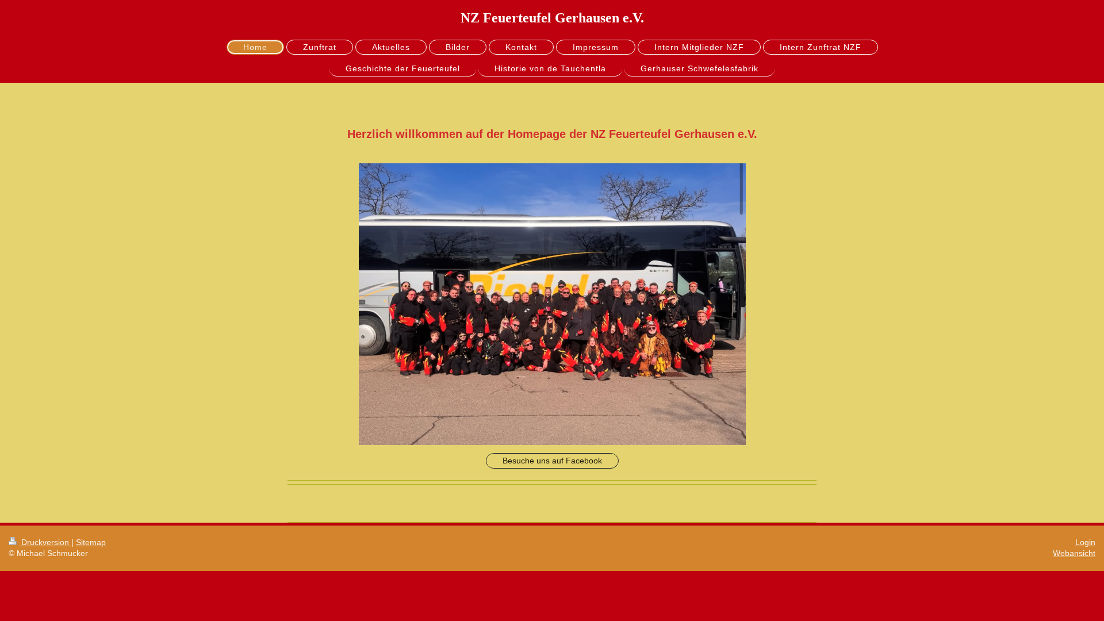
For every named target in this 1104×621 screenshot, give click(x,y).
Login (1085, 542)
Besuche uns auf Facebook (552, 460)
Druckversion (45, 542)
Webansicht (1074, 553)
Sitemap (91, 542)
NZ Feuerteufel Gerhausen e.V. (552, 17)
